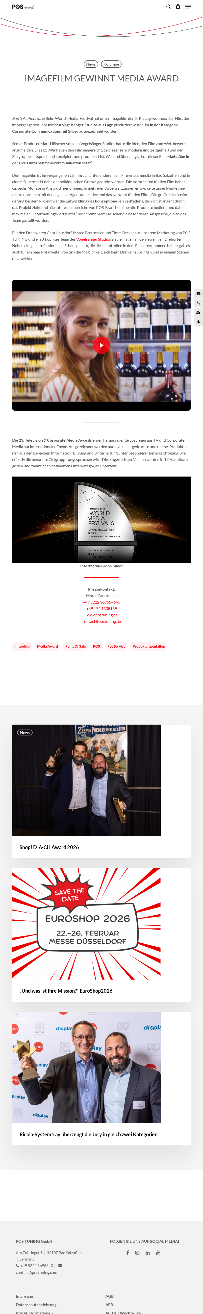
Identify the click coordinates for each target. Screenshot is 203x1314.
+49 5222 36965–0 (36, 1265)
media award (47, 646)
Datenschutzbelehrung (36, 1304)
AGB (109, 1296)
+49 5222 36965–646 (101, 602)
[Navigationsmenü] (188, 6)
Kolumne (111, 64)
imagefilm (22, 646)
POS (96, 646)
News (91, 64)
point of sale (75, 646)
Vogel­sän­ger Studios (93, 239)
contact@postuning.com (36, 1272)
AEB (109, 1304)
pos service (116, 646)
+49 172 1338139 (101, 608)
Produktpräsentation (149, 646)
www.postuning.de (102, 614)
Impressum (25, 1296)
